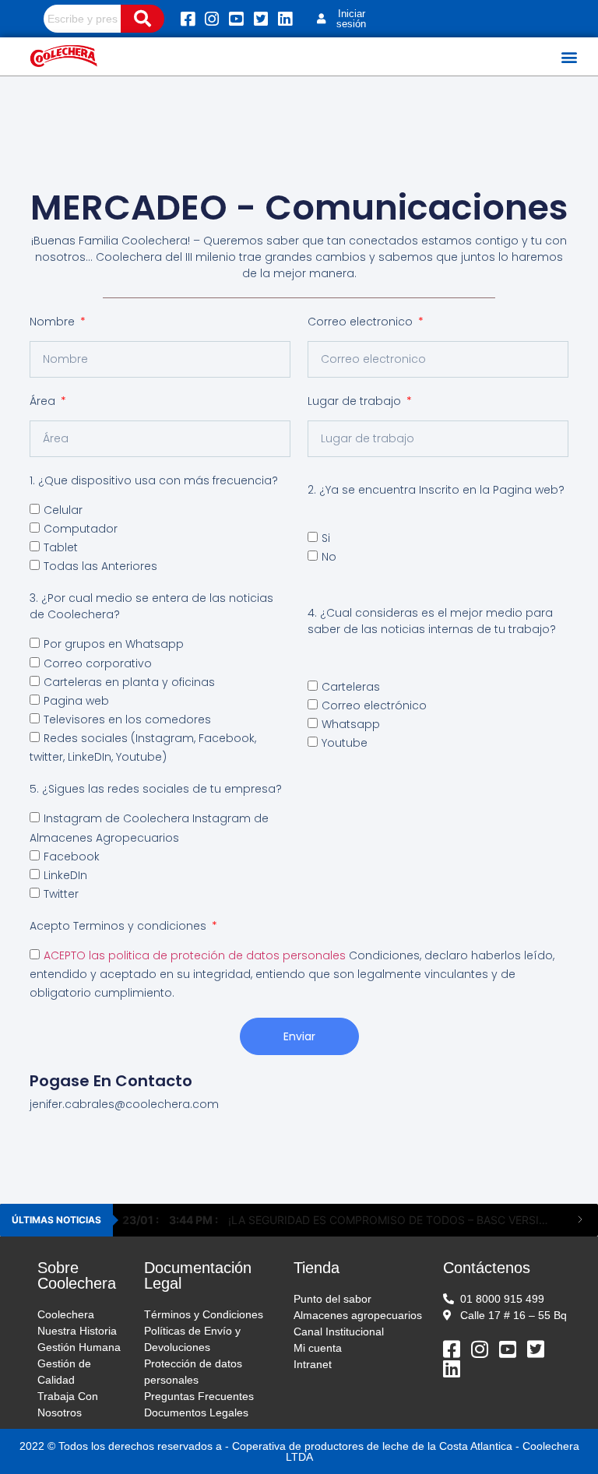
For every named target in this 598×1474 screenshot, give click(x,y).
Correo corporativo (98, 663)
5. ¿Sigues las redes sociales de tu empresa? (156, 789)
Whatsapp (351, 724)
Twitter (61, 894)
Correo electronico (362, 321)
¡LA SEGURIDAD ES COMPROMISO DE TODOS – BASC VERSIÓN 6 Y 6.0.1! (342, 1219)
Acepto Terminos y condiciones (119, 926)
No (329, 557)
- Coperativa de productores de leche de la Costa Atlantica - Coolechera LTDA (402, 1451)
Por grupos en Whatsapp (114, 645)
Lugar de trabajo (356, 401)
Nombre (54, 321)
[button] (569, 56)
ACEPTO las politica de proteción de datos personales (196, 955)
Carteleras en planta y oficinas (129, 682)
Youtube (345, 743)
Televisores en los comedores (127, 719)
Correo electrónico (374, 705)
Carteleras (351, 687)
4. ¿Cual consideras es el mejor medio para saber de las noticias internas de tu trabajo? (432, 621)
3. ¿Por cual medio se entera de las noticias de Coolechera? (151, 606)
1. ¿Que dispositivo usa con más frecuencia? (154, 480)
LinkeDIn (65, 875)
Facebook (72, 856)
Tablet (61, 547)
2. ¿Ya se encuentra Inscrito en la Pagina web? (436, 490)
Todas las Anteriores (100, 566)
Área (44, 401)
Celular (63, 510)
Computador (81, 528)
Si (326, 538)
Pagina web (76, 701)
